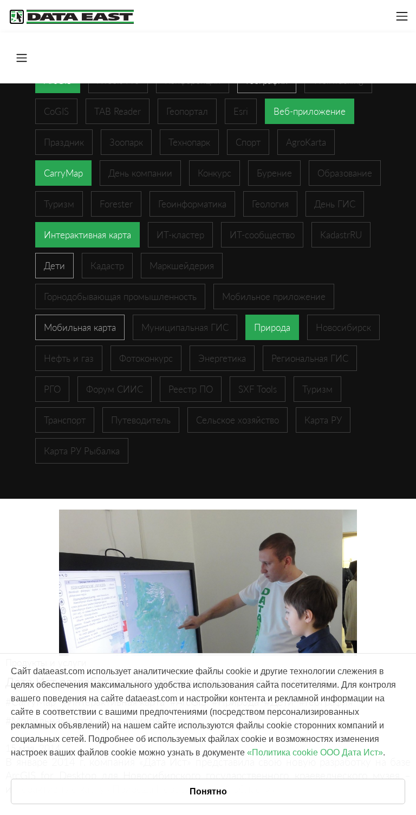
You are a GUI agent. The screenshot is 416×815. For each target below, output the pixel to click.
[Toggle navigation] (402, 16)
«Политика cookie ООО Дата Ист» (315, 752)
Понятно (208, 791)
